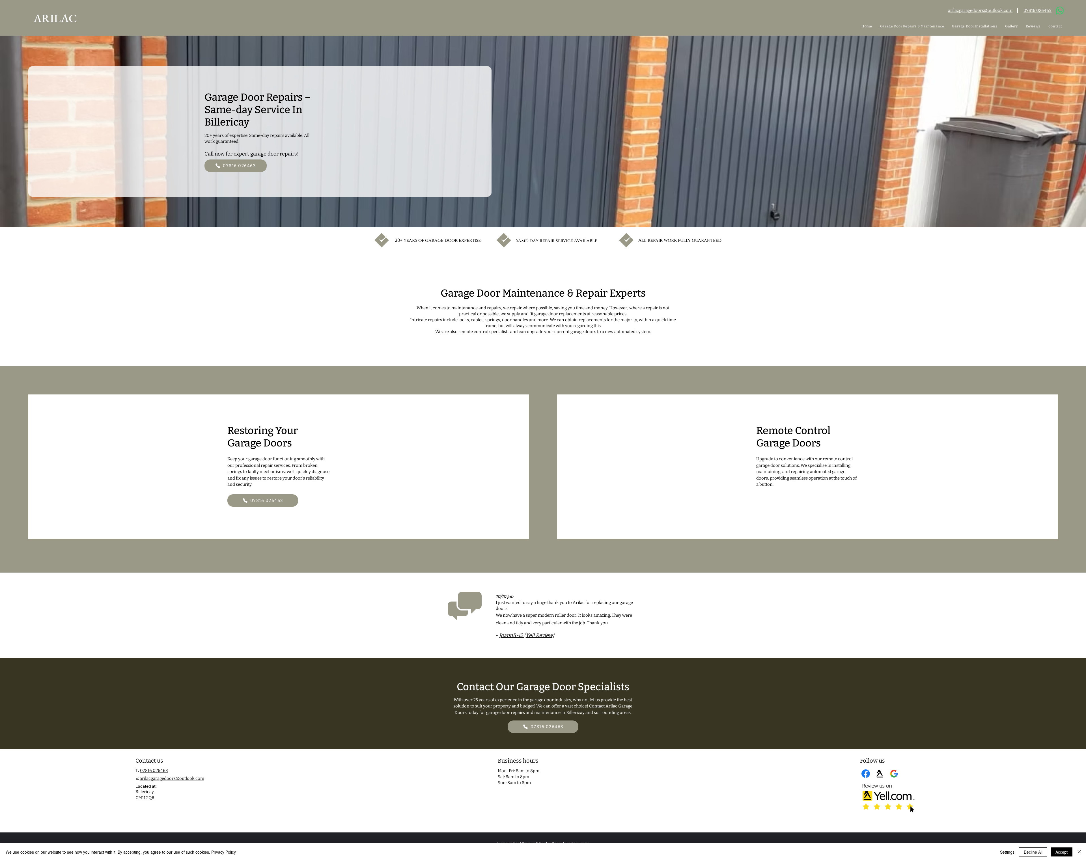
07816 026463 (154, 770)
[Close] (1079, 851)
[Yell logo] (879, 773)
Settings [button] (1007, 852)
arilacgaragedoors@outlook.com (172, 778)
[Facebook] (865, 773)
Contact (597, 706)
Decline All (1033, 852)
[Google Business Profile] (894, 773)
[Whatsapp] (1060, 11)
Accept (1061, 852)
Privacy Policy (223, 852)
